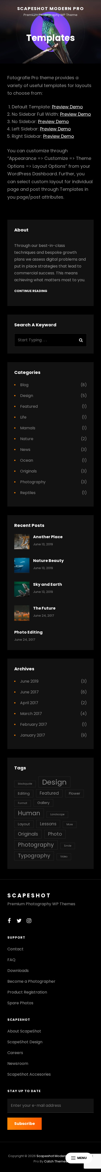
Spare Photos (20, 1003)
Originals (28, 471)
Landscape (57, 814)
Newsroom (17, 1063)
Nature (26, 439)
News (25, 449)
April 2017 (29, 703)
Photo (55, 834)
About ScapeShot (24, 1031)
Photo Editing (28, 632)
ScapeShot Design (24, 1042)
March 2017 (31, 713)
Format (22, 803)
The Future (44, 608)
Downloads (18, 970)
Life (23, 417)
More (69, 824)
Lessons (48, 824)
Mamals (27, 428)
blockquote (25, 784)
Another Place (48, 537)
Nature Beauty (48, 560)
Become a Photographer (31, 981)
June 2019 (29, 681)
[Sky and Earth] (21, 589)
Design (26, 395)
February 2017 (33, 724)
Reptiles (28, 493)
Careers (15, 1053)
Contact (15, 949)
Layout (24, 824)
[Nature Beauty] (21, 565)
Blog (24, 385)
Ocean (26, 460)
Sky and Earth (47, 584)
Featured (29, 406)
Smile (67, 846)
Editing (24, 793)
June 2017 (29, 692)
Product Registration (27, 992)
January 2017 (32, 735)
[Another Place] (21, 541)
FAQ (11, 960)
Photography (33, 482)
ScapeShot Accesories (29, 1074)
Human (29, 813)
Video (63, 856)
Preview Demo (67, 107)
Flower (74, 793)
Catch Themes (55, 1161)
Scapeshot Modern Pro (50, 8)
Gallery (43, 802)
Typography (34, 855)
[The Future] (21, 613)
